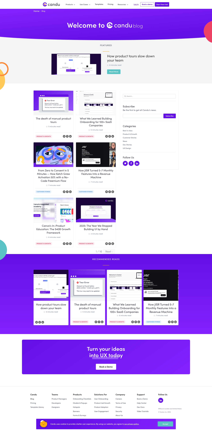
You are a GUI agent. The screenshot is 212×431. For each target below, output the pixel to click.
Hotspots (76, 407)
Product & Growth (130, 134)
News (125, 141)
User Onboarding (101, 399)
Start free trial (162, 4)
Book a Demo (142, 399)
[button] (70, 4)
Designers (56, 407)
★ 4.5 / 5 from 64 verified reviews (170, 414)
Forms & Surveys (79, 415)
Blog (32, 399)
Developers (56, 403)
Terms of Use (121, 403)
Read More (113, 71)
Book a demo (147, 4)
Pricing (110, 4)
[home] (51, 4)
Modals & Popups (80, 403)
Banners (76, 411)
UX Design (127, 148)
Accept (165, 424)
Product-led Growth (102, 403)
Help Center (142, 403)
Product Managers (59, 399)
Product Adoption (101, 407)
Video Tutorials (143, 411)
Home (36, 11)
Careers (119, 399)
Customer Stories (129, 138)
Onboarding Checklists (82, 399)
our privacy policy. (131, 424)
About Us (119, 415)
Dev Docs (140, 407)
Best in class (127, 130)
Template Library (37, 407)
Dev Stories (127, 145)
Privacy (118, 407)
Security (119, 411)
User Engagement (101, 411)
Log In (136, 4)
